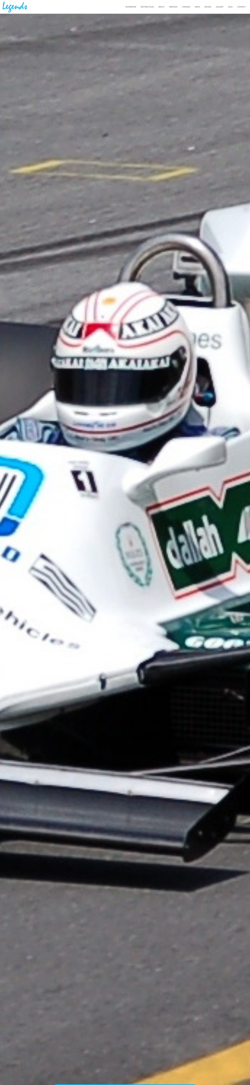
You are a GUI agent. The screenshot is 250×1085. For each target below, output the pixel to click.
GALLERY (219, 7)
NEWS (197, 7)
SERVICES (173, 7)
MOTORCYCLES (147, 7)
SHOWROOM (131, 7)
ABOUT (161, 7)
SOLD (230, 7)
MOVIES (208, 7)
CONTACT (241, 7)
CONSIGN (186, 7)
